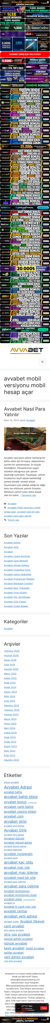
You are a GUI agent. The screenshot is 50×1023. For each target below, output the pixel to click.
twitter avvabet (14, 952)
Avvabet (12, 503)
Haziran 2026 (11, 655)
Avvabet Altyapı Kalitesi (16, 565)
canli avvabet (14, 926)
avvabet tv (9, 903)
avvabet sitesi (13, 899)
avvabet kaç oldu (18, 862)
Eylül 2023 (9, 755)
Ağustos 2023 (11, 760)
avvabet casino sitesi (20, 811)
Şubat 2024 (10, 732)
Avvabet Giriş (11, 547)
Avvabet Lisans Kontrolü (17, 556)
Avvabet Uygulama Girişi (17, 570)
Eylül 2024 (9, 701)
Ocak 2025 (10, 682)
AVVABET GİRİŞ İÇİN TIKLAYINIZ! (25, 54)
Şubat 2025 (10, 678)
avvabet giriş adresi (14, 834)
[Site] (25, 91)
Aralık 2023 (10, 742)
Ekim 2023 (9, 751)
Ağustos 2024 (11, 705)
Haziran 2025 (11, 669)
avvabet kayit (11, 858)
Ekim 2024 (9, 696)
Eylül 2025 (9, 664)
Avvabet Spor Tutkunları (17, 588)
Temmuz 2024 (11, 710)
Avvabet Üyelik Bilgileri (16, 606)
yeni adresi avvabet (19, 957)
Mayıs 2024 (10, 719)
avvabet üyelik (11, 921)
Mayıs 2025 (10, 673)
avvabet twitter (15, 911)
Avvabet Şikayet (32, 921)
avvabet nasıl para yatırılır (17, 516)
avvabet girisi (15, 821)
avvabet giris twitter (14, 826)
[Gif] (25, 146)
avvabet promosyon (17, 891)
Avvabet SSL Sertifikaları (17, 597)
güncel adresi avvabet (18, 938)
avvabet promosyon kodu (20, 895)
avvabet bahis (13, 792)
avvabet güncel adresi (15, 846)
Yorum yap (13, 520)
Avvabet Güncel (14, 838)
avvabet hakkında (13, 849)
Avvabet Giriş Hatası (15, 601)
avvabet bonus (15, 802)
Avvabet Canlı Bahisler (16, 561)
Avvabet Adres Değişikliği (17, 574)
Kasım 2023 (10, 746)
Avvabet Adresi (12, 542)
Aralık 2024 (10, 687)
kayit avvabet (14, 948)
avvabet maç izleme (21, 872)
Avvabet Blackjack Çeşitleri (18, 583)
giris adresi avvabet (14, 930)
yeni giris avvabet (13, 961)
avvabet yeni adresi (20, 916)
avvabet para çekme (21, 886)
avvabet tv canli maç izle (20, 906)
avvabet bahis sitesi (21, 796)
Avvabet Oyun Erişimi (15, 592)
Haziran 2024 (11, 714)
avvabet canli (32, 802)
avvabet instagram (18, 854)
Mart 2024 (9, 728)
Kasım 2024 (10, 692)
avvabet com (14, 816)
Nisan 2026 (10, 660)
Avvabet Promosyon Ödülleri (19, 579)
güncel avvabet (15, 943)
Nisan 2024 (10, 723)
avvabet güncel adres (18, 842)
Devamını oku (29, 495)
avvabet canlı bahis (18, 807)
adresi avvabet (11, 782)
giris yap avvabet (17, 934)
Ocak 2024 (10, 737)
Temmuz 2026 (11, 651)
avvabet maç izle (17, 867)
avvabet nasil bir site (28, 511)
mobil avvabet (35, 948)
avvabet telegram (29, 900)
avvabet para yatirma (15, 881)
